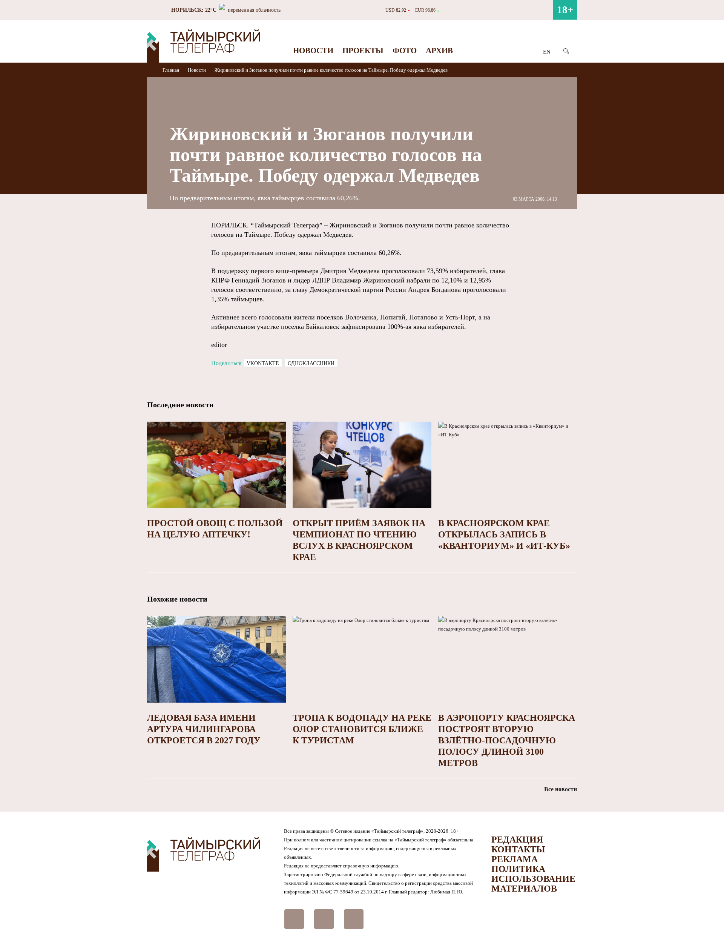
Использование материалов (533, 883)
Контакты (518, 849)
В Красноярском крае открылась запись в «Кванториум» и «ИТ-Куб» (504, 534)
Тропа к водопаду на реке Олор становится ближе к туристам (362, 729)
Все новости (560, 789)
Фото (405, 50)
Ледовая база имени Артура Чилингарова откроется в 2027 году (204, 729)
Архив (439, 50)
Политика (518, 869)
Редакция (517, 839)
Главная (171, 70)
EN (547, 52)
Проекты (362, 50)
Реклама (514, 859)
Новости (313, 50)
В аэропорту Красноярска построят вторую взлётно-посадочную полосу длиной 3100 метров (506, 740)
